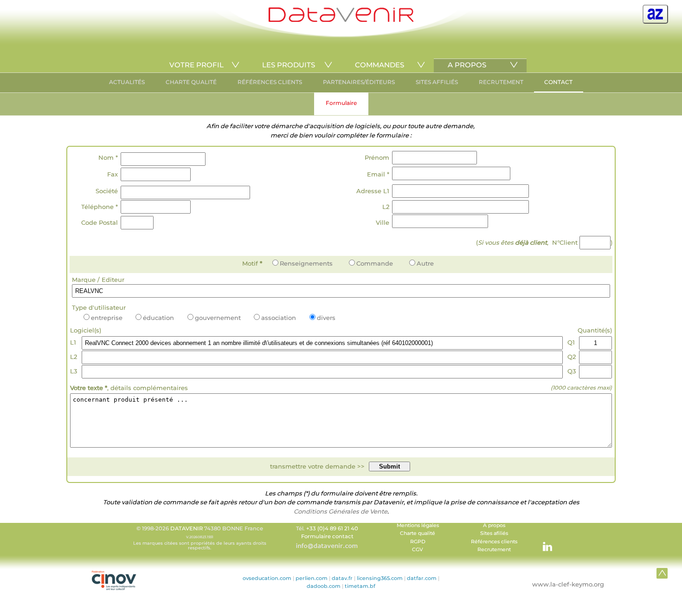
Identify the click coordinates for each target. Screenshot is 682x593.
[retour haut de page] (662, 573)
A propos (494, 525)
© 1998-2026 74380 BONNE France (199, 537)
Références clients (494, 542)
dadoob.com (324, 586)
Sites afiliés (494, 533)
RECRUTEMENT (501, 81)
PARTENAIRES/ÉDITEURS (359, 81)
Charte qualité (417, 533)
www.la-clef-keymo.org (568, 584)
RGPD (417, 542)
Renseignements (306, 263)
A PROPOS (467, 64)
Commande (374, 263)
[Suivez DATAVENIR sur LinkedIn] (543, 542)
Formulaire (341, 102)
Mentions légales (418, 525)
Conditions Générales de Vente (340, 511)
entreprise (106, 317)
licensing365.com (380, 578)
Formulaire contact (327, 536)
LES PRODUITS (288, 64)
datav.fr (342, 578)
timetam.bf (360, 586)
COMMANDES (379, 64)
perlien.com (312, 578)
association (278, 317)
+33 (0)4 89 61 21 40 (332, 528)
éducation (158, 317)
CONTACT (558, 81)
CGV (417, 550)
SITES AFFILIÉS (437, 81)
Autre (425, 263)
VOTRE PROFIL (196, 64)
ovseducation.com (267, 578)
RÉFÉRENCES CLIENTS (270, 81)
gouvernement (218, 317)
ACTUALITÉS (127, 81)
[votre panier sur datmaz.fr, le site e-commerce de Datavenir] (655, 14)
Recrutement (494, 550)
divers (326, 317)
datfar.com (422, 578)
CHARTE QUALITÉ (191, 81)
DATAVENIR (186, 528)
